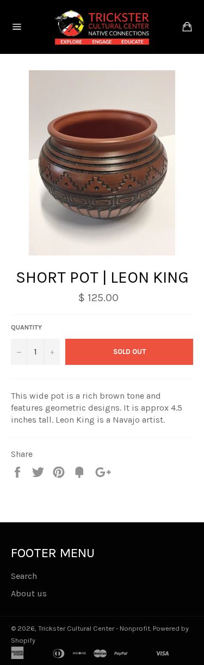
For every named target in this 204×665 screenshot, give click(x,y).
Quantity (26, 327)
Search (24, 576)
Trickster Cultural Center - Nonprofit (94, 628)
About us (29, 593)
